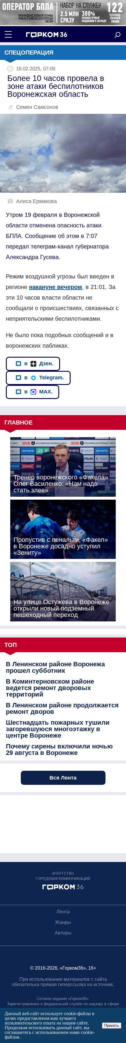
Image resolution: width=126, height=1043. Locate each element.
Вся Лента (63, 778)
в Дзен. (38, 363)
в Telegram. (44, 378)
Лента (63, 911)
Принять (111, 1025)
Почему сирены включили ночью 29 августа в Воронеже (59, 749)
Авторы (63, 932)
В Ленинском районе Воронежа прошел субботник (55, 667)
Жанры (63, 922)
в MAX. (38, 392)
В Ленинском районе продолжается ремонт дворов (62, 708)
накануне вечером (55, 287)
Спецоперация (28, 52)
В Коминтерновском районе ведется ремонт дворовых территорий (50, 688)
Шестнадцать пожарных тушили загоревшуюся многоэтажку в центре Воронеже (58, 729)
